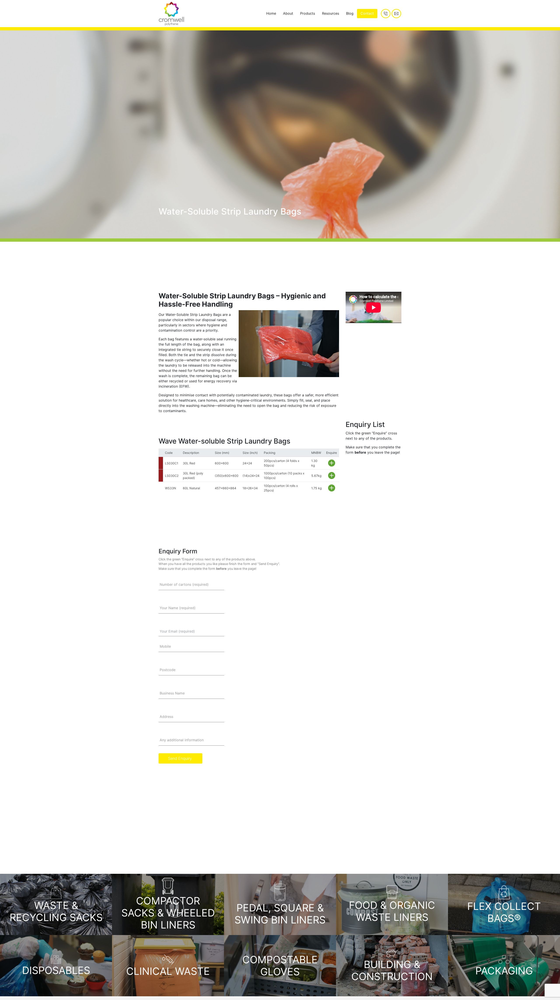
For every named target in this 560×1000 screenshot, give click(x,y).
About (288, 13)
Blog (350, 13)
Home (271, 13)
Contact (367, 13)
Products (307, 13)
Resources (330, 13)
